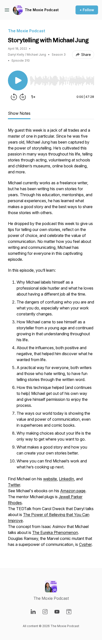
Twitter (14, 484)
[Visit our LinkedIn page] (33, 611)
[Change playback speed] (33, 96)
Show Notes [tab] (19, 113)
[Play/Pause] (18, 80)
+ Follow (86, 10)
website (50, 478)
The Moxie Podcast (42, 10)
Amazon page (72, 490)
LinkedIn (66, 478)
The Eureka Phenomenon (55, 532)
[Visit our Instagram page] (45, 611)
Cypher (85, 544)
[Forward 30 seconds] (22, 96)
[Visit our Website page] (68, 611)
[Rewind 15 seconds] (13, 96)
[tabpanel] (51, 339)
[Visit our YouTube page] (56, 611)
